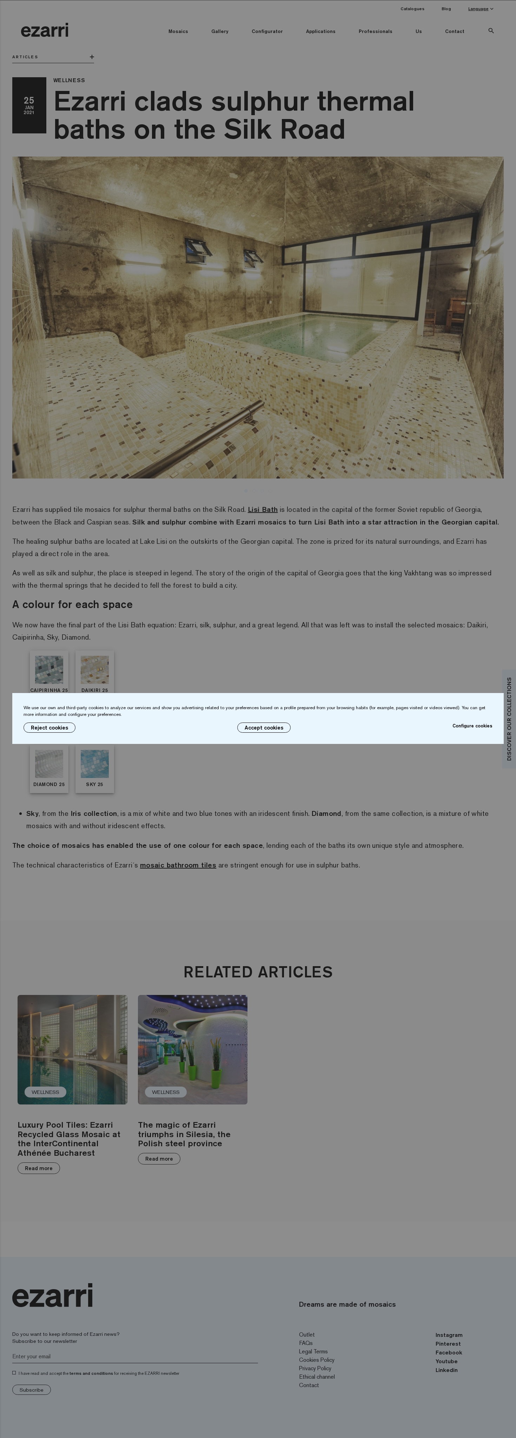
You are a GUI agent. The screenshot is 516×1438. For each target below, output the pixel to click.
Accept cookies (264, 727)
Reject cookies (49, 727)
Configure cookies (472, 725)
